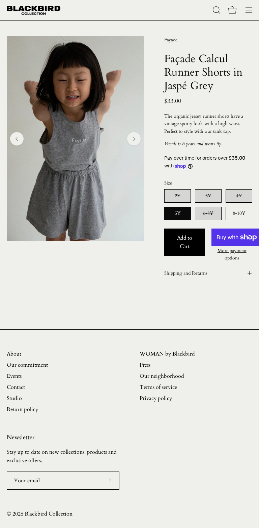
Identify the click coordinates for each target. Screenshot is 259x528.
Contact (16, 387)
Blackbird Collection (49, 514)
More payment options (232, 254)
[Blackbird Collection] (34, 10)
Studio (14, 398)
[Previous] (17, 139)
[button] (216, 10)
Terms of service (158, 387)
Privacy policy (156, 398)
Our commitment (27, 365)
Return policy (22, 409)
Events (14, 376)
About (14, 354)
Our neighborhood (162, 376)
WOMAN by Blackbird (167, 354)
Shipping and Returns (185, 273)
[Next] (134, 139)
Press (145, 365)
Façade (170, 40)
